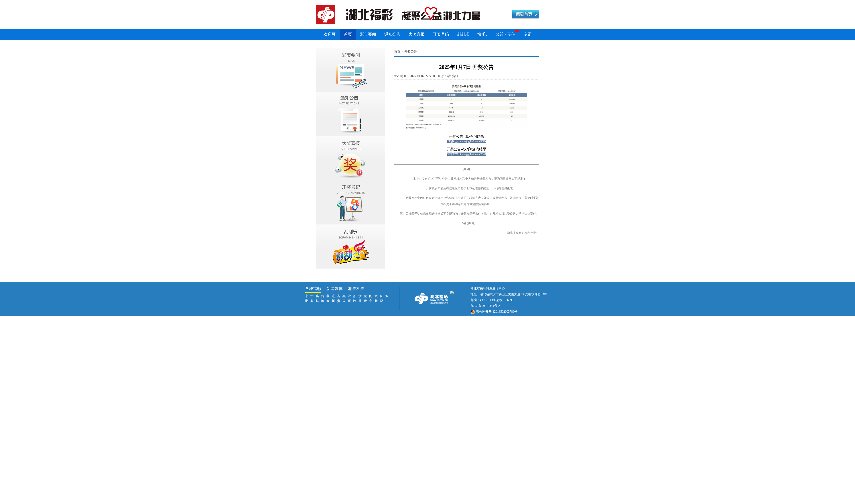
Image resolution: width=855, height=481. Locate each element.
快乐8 (482, 34)
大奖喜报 (417, 34)
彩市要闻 (368, 34)
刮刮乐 (463, 34)
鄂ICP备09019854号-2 (485, 306)
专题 (527, 34)
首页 (348, 34)
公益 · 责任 (505, 34)
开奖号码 (441, 34)
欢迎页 (330, 34)
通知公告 (392, 34)
